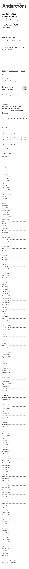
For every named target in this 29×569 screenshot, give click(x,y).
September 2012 (6, 329)
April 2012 (5, 341)
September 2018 (6, 183)
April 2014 (5, 287)
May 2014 (4, 284)
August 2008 (5, 440)
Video (8, 79)
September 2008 (6, 438)
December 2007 (6, 458)
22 (7, 142)
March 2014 (5, 289)
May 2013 (4, 311)
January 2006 (6, 510)
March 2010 (5, 397)
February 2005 (6, 535)
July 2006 (4, 496)
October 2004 (6, 544)
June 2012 (4, 336)
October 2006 (6, 490)
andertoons (20, 40)
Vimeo (23, 70)
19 (21, 140)
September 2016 (6, 221)
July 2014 (4, 280)
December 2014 (6, 268)
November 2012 (6, 325)
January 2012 (5, 347)
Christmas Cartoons (17, 118)
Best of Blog (5, 156)
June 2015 (4, 255)
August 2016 (5, 223)
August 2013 (5, 305)
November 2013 (6, 298)
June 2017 (4, 201)
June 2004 (5, 553)
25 (18, 142)
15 (7, 140)
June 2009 (5, 417)
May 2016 (4, 230)
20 (25, 140)
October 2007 (6, 463)
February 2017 (6, 210)
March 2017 (5, 208)
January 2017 (5, 212)
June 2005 (5, 526)
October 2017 (5, 192)
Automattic (13, 562)
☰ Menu (24, 14)
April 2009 (5, 422)
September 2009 (6, 411)
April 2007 (5, 476)
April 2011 (5, 368)
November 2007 (6, 460)
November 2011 (6, 352)
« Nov (3, 148)
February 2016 (6, 237)
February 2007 (6, 481)
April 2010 (5, 395)
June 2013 (4, 309)
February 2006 (6, 508)
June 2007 (5, 472)
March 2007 (5, 478)
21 (3, 142)
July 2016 (4, 226)
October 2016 (5, 219)
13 (25, 137)
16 (11, 140)
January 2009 (6, 429)
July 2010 (4, 388)
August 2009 (5, 413)
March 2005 (5, 532)
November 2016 (6, 217)
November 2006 (6, 487)
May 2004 (5, 555)
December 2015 (6, 241)
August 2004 (5, 548)
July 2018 (4, 185)
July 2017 (4, 199)
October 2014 (5, 273)
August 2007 (5, 467)
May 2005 (5, 528)
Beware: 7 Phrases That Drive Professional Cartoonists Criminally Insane (12, 109)
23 (11, 142)
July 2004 (4, 551)
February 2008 (6, 453)
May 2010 (4, 393)
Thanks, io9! (6, 75)
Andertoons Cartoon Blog (9, 15)
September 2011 (6, 357)
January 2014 (5, 293)
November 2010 (6, 379)
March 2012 (5, 343)
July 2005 (4, 523)
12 (21, 137)
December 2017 (6, 187)
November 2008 (6, 433)
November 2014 (6, 271)
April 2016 (5, 232)
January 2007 (5, 483)
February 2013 (6, 318)
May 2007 (4, 474)
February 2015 (6, 264)
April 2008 (5, 449)
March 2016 (5, 235)
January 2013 (5, 320)
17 (14, 140)
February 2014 (6, 291)
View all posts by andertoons (9, 95)
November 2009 (6, 406)
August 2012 (5, 332)
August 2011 (5, 359)
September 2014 (6, 275)
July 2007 (4, 469)
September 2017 (6, 194)
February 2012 (6, 345)
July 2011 (4, 361)
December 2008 (6, 431)
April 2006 (5, 503)
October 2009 (6, 408)
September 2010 (6, 384)
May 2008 (5, 447)
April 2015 (5, 259)
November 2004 (6, 542)
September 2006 (6, 492)
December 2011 (6, 350)
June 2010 (4, 390)
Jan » (7, 148)
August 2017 (5, 196)
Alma (4, 70)
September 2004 (6, 546)
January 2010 (5, 402)
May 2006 (5, 501)
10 (14, 137)
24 (14, 142)
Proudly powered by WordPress (9, 560)
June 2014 (4, 282)
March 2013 (5, 316)
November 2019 (6, 176)
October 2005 (6, 517)
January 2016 (5, 239)
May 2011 (4, 366)
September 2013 (6, 302)
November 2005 (6, 514)
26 (21, 142)
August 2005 (5, 521)
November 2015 (6, 244)
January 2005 (5, 537)
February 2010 (6, 399)
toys (15, 81)
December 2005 (6, 512)
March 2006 (5, 505)
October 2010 (6, 381)
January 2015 (5, 266)
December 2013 (6, 296)
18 (18, 140)
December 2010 (6, 377)
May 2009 (5, 420)
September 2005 (6, 519)
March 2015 (5, 262)
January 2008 (6, 456)
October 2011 (5, 354)
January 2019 (5, 178)
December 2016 (6, 214)
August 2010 (5, 386)
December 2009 (6, 404)
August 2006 (5, 494)
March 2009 (5, 424)
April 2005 (5, 530)
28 (4, 144)
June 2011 (4, 363)
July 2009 (4, 415)
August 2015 (5, 250)
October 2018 (5, 180)
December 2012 (6, 323)
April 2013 (5, 314)
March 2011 (5, 370)
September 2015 (6, 248)
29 (7, 144)
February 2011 (6, 372)
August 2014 (5, 278)
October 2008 (6, 435)
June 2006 (5, 499)
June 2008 (5, 445)
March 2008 (5, 451)
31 (14, 144)
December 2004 (6, 539)
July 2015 (4, 253)
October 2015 (5, 246)
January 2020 (6, 174)
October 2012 (5, 327)
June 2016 (4, 228)
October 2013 (5, 300)
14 (3, 140)
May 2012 (4, 338)
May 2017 (4, 203)
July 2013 (4, 307)
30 (11, 144)
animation (11, 81)
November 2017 (6, 189)
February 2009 (6, 426)
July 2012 (4, 334)
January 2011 (5, 375)
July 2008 (4, 442)
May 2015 (4, 257)
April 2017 (5, 205)
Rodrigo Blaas (13, 70)
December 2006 (6, 485)
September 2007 (6, 465)
